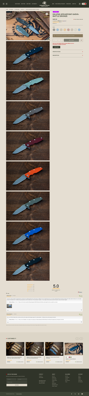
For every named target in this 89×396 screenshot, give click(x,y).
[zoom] (47, 14)
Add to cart (71, 40)
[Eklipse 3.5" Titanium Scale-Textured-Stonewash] (54, 349)
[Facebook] (71, 394)
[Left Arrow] (77, 339)
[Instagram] (78, 394)
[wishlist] (81, 40)
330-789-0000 (41, 377)
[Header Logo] (44, 4)
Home (7, 9)
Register (79, 377)
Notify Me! (56, 47)
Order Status (80, 380)
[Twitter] (75, 394)
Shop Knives (11, 9)
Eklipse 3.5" (22, 9)
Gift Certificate (80, 381)
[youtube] (82, 394)
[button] (68, 20)
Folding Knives (17, 9)
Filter (8, 293)
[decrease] (54, 40)
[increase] (62, 40)
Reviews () (55, 23)
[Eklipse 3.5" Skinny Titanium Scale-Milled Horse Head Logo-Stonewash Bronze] (15, 349)
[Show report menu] (81, 310)
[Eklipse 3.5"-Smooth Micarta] (74, 349)
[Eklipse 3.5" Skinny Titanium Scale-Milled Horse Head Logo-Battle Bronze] (35, 349)
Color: (54, 27)
